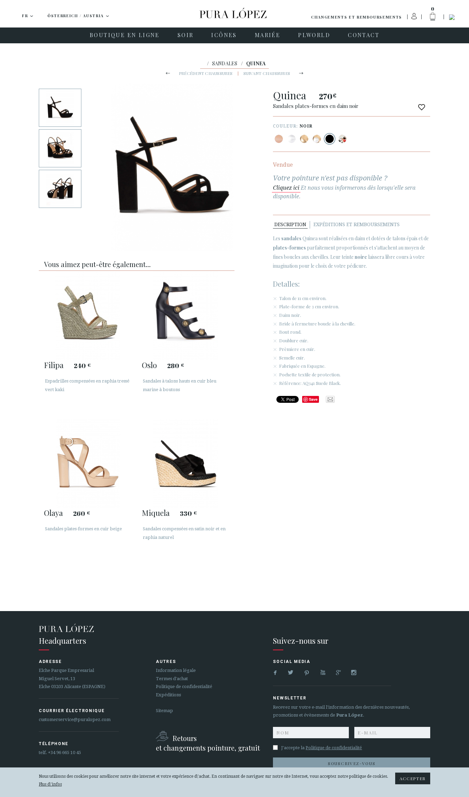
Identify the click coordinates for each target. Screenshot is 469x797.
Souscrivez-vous (351, 763)
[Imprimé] (342, 139)
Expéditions (168, 694)
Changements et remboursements (356, 17)
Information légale (176, 670)
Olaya (53, 513)
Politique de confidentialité (184, 686)
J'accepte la (321, 747)
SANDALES (225, 63)
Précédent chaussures (206, 73)
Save (313, 399)
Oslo (149, 365)
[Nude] (279, 139)
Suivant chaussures (266, 73)
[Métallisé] (291, 139)
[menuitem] (124, 35)
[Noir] (329, 139)
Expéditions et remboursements (356, 224)
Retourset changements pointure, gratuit (208, 742)
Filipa (54, 365)
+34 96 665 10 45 (64, 752)
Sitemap (164, 710)
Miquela (156, 513)
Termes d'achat (172, 678)
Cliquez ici (286, 188)
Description (290, 224)
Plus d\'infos (50, 784)
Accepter (413, 778)
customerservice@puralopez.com (75, 719)
